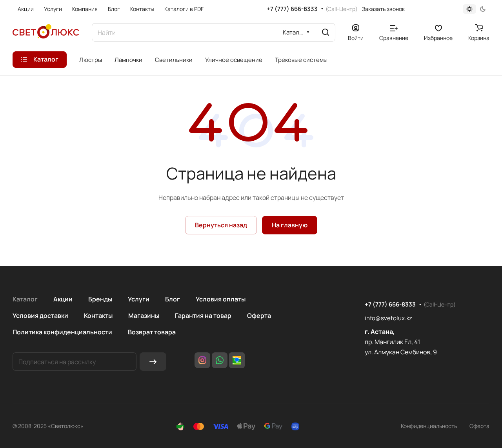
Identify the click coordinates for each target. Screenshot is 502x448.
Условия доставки (40, 315)
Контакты (98, 315)
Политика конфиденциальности (62, 332)
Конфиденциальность (429, 426)
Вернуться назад (221, 225)
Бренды (100, 299)
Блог (172, 299)
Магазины (143, 315)
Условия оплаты (221, 299)
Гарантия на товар (203, 315)
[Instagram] (202, 360)
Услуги (138, 299)
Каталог (25, 299)
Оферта (259, 315)
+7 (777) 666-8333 (292, 9)
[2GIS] (237, 360)
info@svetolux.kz (388, 318)
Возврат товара (152, 332)
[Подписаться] (153, 361)
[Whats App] (219, 360)
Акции (63, 299)
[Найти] (325, 32)
